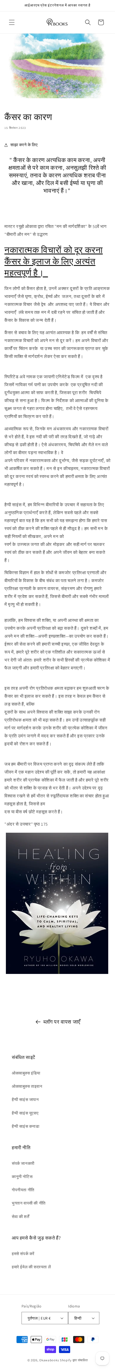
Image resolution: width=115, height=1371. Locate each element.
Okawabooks (49, 1360)
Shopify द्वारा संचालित (74, 1360)
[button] (11, 22)
